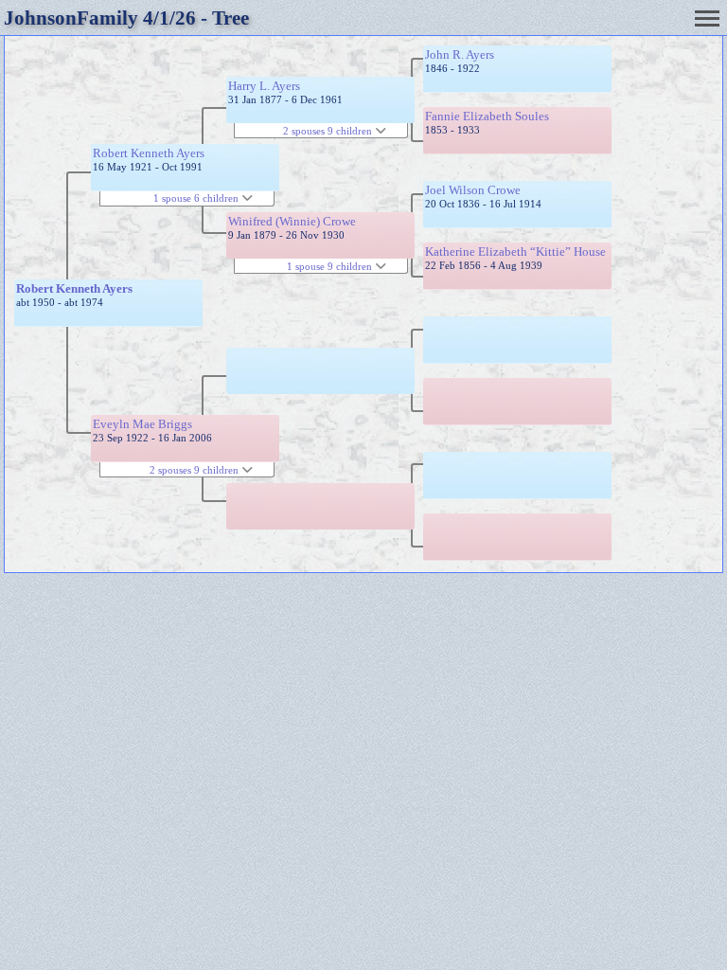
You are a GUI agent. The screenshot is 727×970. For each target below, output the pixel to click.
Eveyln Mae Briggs (142, 424)
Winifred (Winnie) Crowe (292, 221)
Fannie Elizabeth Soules (487, 116)
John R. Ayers (459, 54)
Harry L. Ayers (264, 86)
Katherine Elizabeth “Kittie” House (515, 251)
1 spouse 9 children (331, 266)
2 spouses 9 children (195, 470)
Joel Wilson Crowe (473, 190)
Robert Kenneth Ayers (74, 288)
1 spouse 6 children (197, 198)
